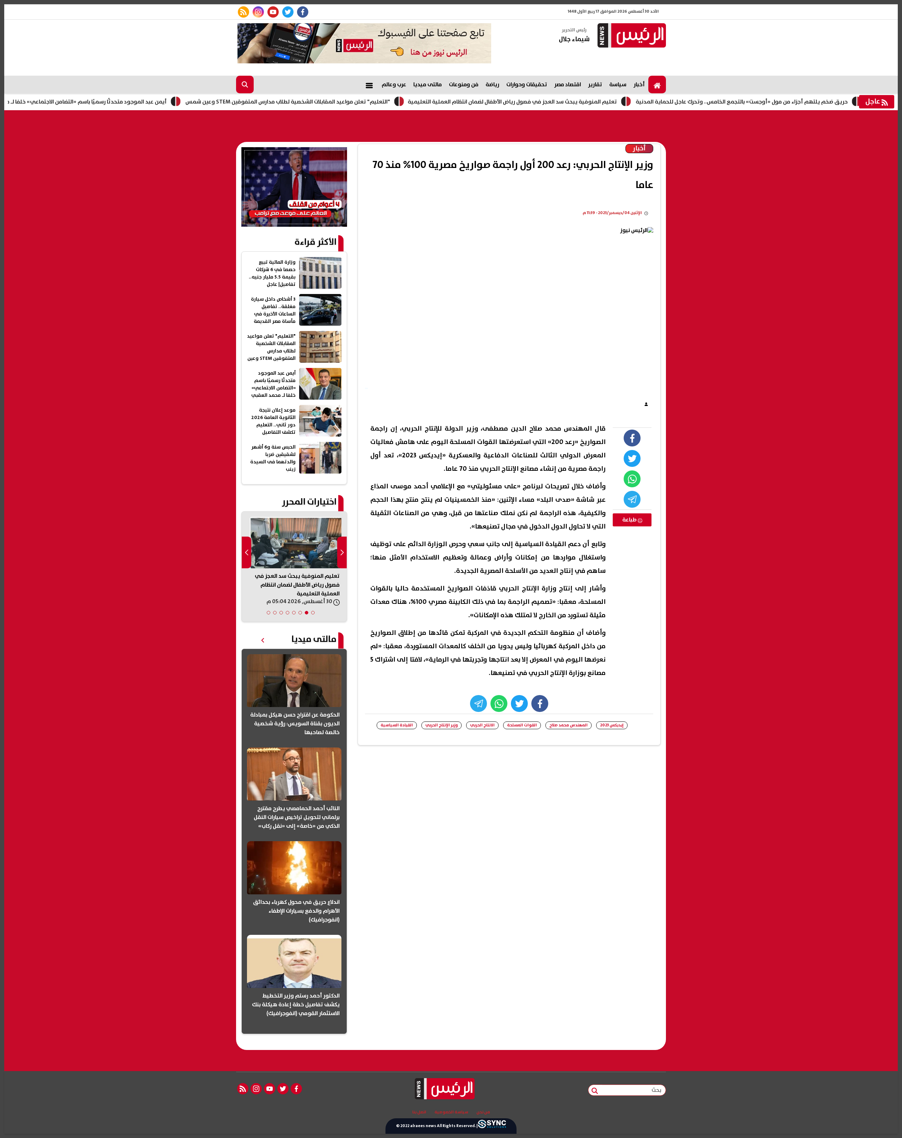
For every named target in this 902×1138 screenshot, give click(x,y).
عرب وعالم (394, 84)
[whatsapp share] (632, 478)
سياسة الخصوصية (451, 1112)
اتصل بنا (419, 1112)
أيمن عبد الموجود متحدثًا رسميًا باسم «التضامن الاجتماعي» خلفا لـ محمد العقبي (109, 101)
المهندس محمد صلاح (568, 725)
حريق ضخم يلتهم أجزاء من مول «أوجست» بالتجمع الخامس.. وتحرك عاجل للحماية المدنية (779, 101)
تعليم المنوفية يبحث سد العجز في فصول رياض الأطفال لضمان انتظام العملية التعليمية (550, 101)
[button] (313, 612)
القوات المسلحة (522, 725)
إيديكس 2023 (612, 725)
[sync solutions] (492, 1126)
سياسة (617, 84)
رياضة (492, 84)
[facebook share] (632, 438)
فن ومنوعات (463, 84)
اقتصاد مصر (567, 84)
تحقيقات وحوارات (526, 84)
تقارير (595, 84)
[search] (245, 84)
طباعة (630, 519)
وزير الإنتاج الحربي (441, 725)
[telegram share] (632, 499)
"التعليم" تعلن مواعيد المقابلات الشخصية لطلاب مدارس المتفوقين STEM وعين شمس (325, 101)
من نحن (483, 1112)
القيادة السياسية (397, 725)
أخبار (639, 84)
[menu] (369, 84)
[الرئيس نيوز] (630, 36)
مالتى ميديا (427, 84)
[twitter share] (632, 458)
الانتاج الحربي (482, 725)
